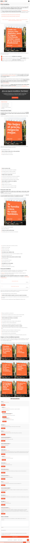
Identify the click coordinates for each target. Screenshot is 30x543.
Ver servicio (15, 97)
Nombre (2, 527)
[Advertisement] (15, 68)
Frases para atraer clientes (5, 103)
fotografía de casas (25, 10)
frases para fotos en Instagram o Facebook (8, 75)
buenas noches (13, 86)
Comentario (2, 519)
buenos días (24, 85)
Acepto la (6, 534)
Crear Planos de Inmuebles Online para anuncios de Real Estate (11, 14)
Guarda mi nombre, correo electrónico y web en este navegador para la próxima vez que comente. (14, 533)
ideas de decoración (6, 82)
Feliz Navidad (23, 86)
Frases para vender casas (5, 104)
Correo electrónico (3, 530)
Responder (4, 421)
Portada (2, 3)
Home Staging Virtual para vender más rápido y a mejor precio (11, 16)
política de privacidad (7, 534)
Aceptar (24, 542)
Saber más (22, 542)
